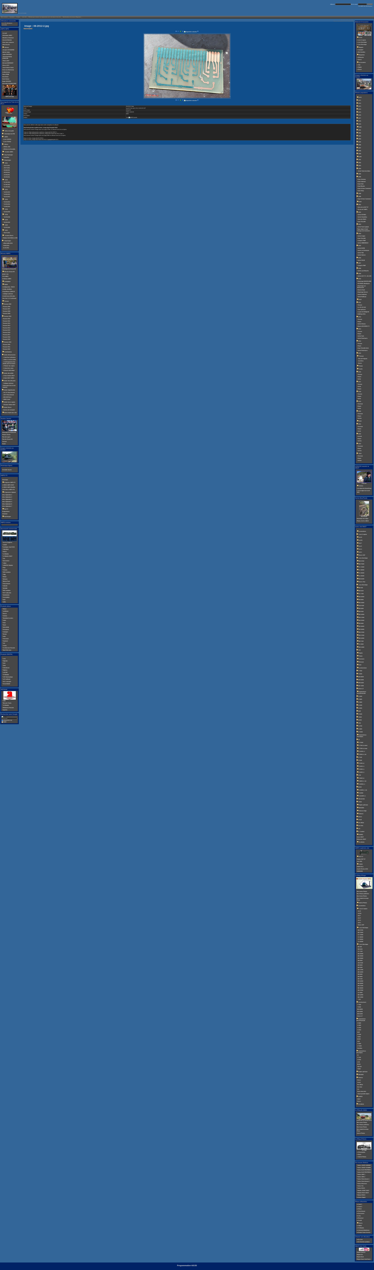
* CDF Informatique (7, 677)
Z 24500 (361, 793)
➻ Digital (359, 67)
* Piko (3, 567)
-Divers (360, 363)
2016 (359, 372)
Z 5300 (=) (361, 763)
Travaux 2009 (6, 313)
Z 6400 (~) (361, 772)
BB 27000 (361, 632)
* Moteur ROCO (361, 1195)
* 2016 (6, 209)
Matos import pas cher (10, 412)
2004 (359, 233)
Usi (359, 828)
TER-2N (359, 1066)
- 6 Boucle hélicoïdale (9, 370)
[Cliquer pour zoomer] (187, 98)
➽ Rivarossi (360, 1218)
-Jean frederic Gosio (8, 67)
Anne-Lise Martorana (8, 70)
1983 (359, 136)
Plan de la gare (6, 437)
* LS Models (5, 554)
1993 (359, 165)
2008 (359, 268)
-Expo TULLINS (361, 221)
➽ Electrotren (360, 1213)
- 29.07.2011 (6, 168)
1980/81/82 (360, 871)
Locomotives (362, 531)
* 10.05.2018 (6, 217)
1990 (360, 156)
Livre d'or (24, 17)
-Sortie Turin (360, 336)
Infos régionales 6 (7, 504)
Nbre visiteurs (4, 17)
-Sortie (361, 369)
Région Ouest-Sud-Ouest (363, 1259)
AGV (360, 665)
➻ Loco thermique (362, 42)
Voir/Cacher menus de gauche (27, 19)
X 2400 (360, 696)
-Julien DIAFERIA (7, 54)
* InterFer (4, 710)
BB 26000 (361, 629)
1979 (359, 124)
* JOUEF (4, 544)
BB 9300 (361, 611)
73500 (360, 802)
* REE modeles (6, 590)
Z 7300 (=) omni (363, 745)
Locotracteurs (363, 668)
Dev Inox (360, 825)
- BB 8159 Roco (7, 397)
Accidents (361, 842)
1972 (359, 103)
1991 (359, 159)
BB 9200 (361, 608)
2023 (359, 443)
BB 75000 (361, 564)
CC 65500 (361, 576)
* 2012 (6, 179)
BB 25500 (361, 596)
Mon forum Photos (362, 896)
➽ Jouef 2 (359, 1206)
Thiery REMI (5, 74)
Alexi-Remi (5, 76)
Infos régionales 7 (7, 506)
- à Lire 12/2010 (7, 139)
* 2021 (6, 230)
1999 (359, 196)
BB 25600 (361, 602)
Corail (360, 819)
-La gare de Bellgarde (363, 311)
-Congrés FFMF (361, 240)
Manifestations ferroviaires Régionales (72, 17)
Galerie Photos (363, 902)
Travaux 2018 (6, 337)
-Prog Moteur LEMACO (8, 291)
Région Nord (360, 1257)
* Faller (4, 620)
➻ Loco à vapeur (361, 40)
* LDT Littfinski (6, 679)
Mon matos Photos (362, 891)
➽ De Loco (360, 1239)
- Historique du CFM (9, 134)
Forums (18, 17)
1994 (359, 168)
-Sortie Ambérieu (362, 294)
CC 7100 (361, 593)
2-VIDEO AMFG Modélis (8, 487)
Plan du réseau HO (9, 271)
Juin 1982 (359, 861)
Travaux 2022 (6, 349)
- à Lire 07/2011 (7, 141)
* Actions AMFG (8, 152)
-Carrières (360, 361)
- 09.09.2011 (6, 172)
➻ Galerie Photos (361, 1156)
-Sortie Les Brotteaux (363, 250)
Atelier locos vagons (9, 402)
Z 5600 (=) (361, 778)
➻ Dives (359, 1154)
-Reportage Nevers (362, 292)
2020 (359, 411)
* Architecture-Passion (8, 648)
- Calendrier (6, 157)
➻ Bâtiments (360, 57)
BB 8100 (361, 590)
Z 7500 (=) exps (363, 748)
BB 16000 (361, 614)
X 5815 (361, 864)
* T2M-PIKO (5, 549)
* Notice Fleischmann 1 (363, 1179)
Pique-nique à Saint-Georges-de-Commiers (363, 229)
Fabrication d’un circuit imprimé (9, 386)
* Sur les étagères (7, 542)
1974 (359, 109)
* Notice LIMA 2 (361, 1176)
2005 (359, 245)
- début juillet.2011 (8, 243)
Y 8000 (360, 674)
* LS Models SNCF (7, 556)
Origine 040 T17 (361, 859)
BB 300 (361, 587)
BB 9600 (360, 976)
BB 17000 (361, 617)
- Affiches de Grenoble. (9, 149)
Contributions (8, 352)
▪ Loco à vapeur (362, 534)
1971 (359, 100)
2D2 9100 (361, 605)
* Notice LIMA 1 (361, 1174)
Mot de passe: (354, 4)
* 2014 (6, 199)
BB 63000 (361, 679)
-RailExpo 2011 (361, 314)
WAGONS (361, 807)
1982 (359, 133)
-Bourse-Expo (361, 290)
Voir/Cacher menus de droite (347, 19)
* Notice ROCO (361, 1188)
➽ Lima (359, 1216)
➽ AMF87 (359, 1225)
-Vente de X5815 (361, 219)
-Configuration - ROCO (8, 287)
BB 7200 (361, 641)
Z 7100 (360, 757)
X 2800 (360, 729)
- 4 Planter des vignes (9, 366)
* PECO (4, 609)
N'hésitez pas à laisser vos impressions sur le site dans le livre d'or (44, 17)
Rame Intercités (361, 1091)
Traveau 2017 (6, 334)
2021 (359, 424)
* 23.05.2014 (6, 204)
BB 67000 (361, 561)
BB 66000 (361, 676)
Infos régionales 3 (7, 499)
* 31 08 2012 (6, 184)
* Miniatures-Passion (8, 707)
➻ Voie (358, 65)
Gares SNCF (360, 837)
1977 (359, 118)
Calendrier (12, 17)
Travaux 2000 (7, 304)
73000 (360, 717)
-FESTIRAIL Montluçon (363, 283)
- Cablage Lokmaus (7, 293)
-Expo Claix (360, 184)
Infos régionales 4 (7, 501)
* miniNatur (5, 611)
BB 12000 (360, 995)
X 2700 (360, 726)
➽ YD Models (360, 1228)
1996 (359, 176)
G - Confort (361, 831)
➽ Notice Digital (361, 1197)
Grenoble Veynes (7, 469)
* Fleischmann (6, 583)
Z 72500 (360, 732)
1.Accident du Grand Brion (364, 488)
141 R (360, 537)
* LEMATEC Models (7, 565)
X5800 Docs (360, 866)
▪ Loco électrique (363, 585)
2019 (359, 401)
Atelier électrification (9, 380)
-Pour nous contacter (8, 42)
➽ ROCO (359, 1209)
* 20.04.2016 (6, 211)
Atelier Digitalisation (9, 390)
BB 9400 (361, 623)
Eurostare (361, 659)
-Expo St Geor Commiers (364, 188)
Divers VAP (362, 555)
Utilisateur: (332, 4)
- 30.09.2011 (6, 177)
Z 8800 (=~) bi (362, 781)
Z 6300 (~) (361, 769)
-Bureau (6, 47)
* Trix (3, 558)
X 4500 (360, 708)
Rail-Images (7, 516)
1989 (359, 153)
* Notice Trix (360, 1186)
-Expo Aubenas (361, 181)
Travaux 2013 (6, 325)
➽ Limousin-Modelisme (363, 1230)
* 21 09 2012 (6, 187)
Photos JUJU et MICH (363, 521)
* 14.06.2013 (6, 194)
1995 (359, 174)
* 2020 (6, 225)
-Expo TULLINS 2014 (363, 348)
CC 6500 (361, 644)
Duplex (361, 653)
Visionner (4, 514)
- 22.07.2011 (6, 165)
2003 (359, 224)
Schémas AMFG (6, 278)
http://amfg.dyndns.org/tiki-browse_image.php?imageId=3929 (40, 127)
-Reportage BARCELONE (364, 281)
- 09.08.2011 (6, 245)
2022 (359, 434)
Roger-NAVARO (6, 81)
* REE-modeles (6, 572)
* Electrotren (5, 560)
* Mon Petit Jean (6, 650)
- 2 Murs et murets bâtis (9, 359)
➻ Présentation (361, 1152)
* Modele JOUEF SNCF (363, 1190)
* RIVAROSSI (5, 595)
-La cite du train (361, 307)
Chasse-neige (363, 811)
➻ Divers (359, 59)
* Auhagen (5, 632)
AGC (359, 723)
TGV (359, 650)
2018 (359, 391)
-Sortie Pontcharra (362, 338)
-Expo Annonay (361, 179)
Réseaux (361, 662)
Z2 (359, 739)
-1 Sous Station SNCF (9, 375)
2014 (359, 341)
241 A (360, 549)
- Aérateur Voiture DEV (9, 404)
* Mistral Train (6, 581)
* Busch (4, 613)
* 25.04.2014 (6, 202)
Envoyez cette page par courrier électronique (344, 21)
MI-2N (360, 787)
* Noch (4, 625)
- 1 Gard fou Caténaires (9, 357)
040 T (360, 543)
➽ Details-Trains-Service (363, 1232)
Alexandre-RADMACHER (9, 83)
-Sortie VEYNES (361, 214)
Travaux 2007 (6, 309)
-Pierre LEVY (5, 65)
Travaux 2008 (6, 311)
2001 (359, 204)
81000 (360, 720)
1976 (359, 115)
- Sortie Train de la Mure (363, 171)
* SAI (3, 643)
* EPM (4, 602)
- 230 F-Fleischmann (8, 394)
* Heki (4, 622)
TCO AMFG (5, 276)
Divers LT (361, 688)
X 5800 (360, 699)
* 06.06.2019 (6, 222)
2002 (359, 212)
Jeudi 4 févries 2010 (362, 869)
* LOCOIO (4, 672)
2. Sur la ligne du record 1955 (363, 491)
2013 (359, 329)
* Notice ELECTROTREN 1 (364, 1170)
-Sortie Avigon (361, 236)
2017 (359, 381)
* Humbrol (5, 641)
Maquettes (362, 55)
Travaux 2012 (6, 323)
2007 (359, 263)
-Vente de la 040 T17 (362, 207)
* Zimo (4, 665)
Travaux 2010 (7, 316)
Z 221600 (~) (362, 796)
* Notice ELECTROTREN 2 (364, 1172)
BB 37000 (361, 635)
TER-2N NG (361, 799)
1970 (360, 97)
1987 (359, 148)
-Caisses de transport (9, 410)
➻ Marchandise (361, 52)
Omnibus (359, 1048)
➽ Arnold (359, 1220)
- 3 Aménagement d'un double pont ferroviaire (9, 362)
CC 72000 (361, 567)
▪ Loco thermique (363, 558)
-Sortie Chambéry (362, 217)
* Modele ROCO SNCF (363, 1192)
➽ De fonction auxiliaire (363, 1242)
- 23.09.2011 (6, 174)
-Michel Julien (6, 52)
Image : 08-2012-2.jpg (36, 26)
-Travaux (359, 305)
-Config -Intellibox (7, 289)
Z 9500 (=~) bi (362, 754)
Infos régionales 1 (7, 495)
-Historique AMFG (7, 35)
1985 (359, 142)
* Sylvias (4, 615)
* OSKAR (4, 586)
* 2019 (6, 219)
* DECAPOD (5, 627)
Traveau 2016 (6, 332)
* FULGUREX (5, 597)
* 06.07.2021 (6, 232)
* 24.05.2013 (6, 192)
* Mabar (4, 576)
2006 (359, 258)
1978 (359, 121)
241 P (360, 546)
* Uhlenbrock (5, 668)
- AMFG (6, 137)
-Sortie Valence (361, 255)
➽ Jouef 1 (359, 1204)
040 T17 (361, 856)
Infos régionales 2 (7, 497)
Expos (4, 443)
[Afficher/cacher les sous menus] (3, 47)
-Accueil (4, 33)
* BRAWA (4, 588)
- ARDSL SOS (6, 146)
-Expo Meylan (361, 186)
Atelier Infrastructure (9, 355)
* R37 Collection (6, 593)
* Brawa (4, 634)
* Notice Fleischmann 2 (363, 1181)
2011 (359, 302)
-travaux (359, 436)
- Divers (6, 144)
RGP (359, 711)
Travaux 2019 (6, 339)
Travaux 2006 (6, 306)
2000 (360, 201)
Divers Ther (362, 581)
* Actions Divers (8, 235)
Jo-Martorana (6, 72)
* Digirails (5, 661)
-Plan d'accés (6, 44)
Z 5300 (360, 760)
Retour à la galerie (28, 28)
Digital (6, 284)
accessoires (362, 62)
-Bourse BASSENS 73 (363, 326)
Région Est (360, 1254)
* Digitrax (4, 670)
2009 (359, 273)
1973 (359, 106)
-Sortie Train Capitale (363, 227)
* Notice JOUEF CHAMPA (364, 1167)
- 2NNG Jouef (6, 399)
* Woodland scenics (7, 618)
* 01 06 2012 (6, 182)
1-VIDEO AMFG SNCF (8, 485)
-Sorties (359, 418)
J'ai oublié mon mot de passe (365, 6)
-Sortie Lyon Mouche (363, 270)
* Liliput (4, 563)
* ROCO (4, 551)
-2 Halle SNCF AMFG (8, 378)
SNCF (358, 1099)
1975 (359, 112)
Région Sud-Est (361, 1252)
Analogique (7, 281)
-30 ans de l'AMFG (362, 209)
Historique (5, 479)
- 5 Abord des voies (8, 368)
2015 (359, 353)
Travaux (6, 301)
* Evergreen (5, 629)
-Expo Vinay (360, 190)
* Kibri (4, 636)
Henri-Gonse (5, 79)
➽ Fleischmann (361, 1211)
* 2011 (6, 163)
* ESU (3, 599)
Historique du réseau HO (9, 269)
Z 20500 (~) (362, 784)
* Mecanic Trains (6, 703)
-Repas (359, 321)
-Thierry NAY (5, 60)
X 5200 (360, 714)
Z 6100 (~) (361, 766)
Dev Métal (361, 822)
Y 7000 (360, 671)
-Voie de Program (362, 358)
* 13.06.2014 (6, 206)
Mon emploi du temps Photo (363, 899)
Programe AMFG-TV (9, 482)
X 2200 (360, 705)
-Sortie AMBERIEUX (362, 243)
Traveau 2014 (6, 328)
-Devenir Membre (7, 40)
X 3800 (360, 702)
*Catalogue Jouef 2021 (8, 547)
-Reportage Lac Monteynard (361, 286)
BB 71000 (361, 685)
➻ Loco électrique (362, 44)
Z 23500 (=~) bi (363, 790)
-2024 (359, 453)
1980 (360, 127)
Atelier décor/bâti (8, 373)
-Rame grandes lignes (363, 1093)
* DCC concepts (6, 681)
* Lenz (4, 658)
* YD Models (5, 674)
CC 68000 (361, 570)
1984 (359, 139)
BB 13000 (361, 647)
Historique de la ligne (362, 518)
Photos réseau (6, 434)
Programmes (6, 511)
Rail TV (6, 509)
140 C (360, 552)
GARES (361, 834)
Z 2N (359, 775)
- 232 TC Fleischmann (9, 392)
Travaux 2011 (6, 321)
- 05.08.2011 (6, 170)
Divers (360, 816)
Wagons (361, 47)
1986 (359, 145)
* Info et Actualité (9, 131)
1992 (359, 162)
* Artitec (4, 645)
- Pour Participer (8, 155)
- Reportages (7, 160)
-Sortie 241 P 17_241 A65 (364, 276)
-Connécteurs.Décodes (8, 296)
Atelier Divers (7, 407)
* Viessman (5, 638)
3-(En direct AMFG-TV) (8, 489)
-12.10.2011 (6, 247)
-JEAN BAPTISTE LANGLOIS (7, 57)
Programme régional (10, 492)
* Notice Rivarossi (362, 1183)
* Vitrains (4, 570)
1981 (359, 130)
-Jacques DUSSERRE (8, 50)
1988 (359, 150)
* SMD (4, 700)
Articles (361, 486)
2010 (359, 278)
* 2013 (6, 189)
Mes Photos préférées (363, 893)
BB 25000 (361, 620)
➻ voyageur (360, 49)
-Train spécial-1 (361, 309)
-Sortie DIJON (361, 248)
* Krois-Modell (6, 683)
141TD (360, 540)
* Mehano (4, 579)
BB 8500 (361, 599)
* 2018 (6, 214)
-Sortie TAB (360, 252)
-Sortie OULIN (361, 260)
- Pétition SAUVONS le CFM (9, 238)
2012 (359, 317)
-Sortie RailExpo (361, 296)
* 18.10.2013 (6, 196)
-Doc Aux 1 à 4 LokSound (9, 298)
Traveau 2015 (6, 330)
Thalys (361, 656)
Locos (360, 37)
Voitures (361, 813)
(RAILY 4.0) (5, 274)
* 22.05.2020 (6, 227)
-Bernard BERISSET (7, 63)
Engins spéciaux (363, 805)
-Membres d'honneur (8, 37)
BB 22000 (361, 638)
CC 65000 (361, 573)
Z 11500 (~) (362, 751)
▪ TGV (359, 999)
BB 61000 (361, 579)
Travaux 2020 (7, 342)
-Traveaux (360, 404)
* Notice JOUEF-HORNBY (364, 1165)
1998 (359, 193)
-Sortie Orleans (361, 324)
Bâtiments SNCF (361, 839)
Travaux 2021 (6, 347)
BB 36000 (361, 626)
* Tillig (4, 574)
